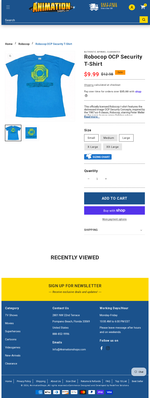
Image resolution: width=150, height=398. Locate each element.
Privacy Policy (24, 381)
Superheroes (12, 331)
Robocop (23, 43)
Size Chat (71, 381)
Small (91, 137)
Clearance (11, 363)
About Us (56, 381)
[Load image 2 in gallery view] (31, 133)
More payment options (114, 219)
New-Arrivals (12, 355)
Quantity (91, 171)
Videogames (12, 347)
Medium (109, 137)
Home (8, 43)
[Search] (144, 19)
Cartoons (10, 339)
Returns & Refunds (91, 381)
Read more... (92, 116)
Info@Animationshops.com (69, 349)
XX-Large (112, 146)
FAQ (108, 381)
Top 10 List (121, 381)
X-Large (93, 146)
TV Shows (11, 315)
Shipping (89, 85)
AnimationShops (38, 385)
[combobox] (76, 19)
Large (126, 137)
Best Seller (137, 381)
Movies (9, 323)
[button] (8, 7)
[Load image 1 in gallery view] (13, 133)
